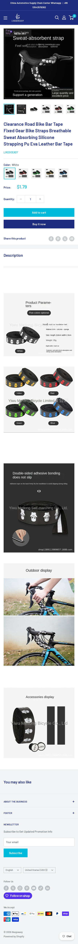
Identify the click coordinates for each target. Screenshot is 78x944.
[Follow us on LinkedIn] (47, 888)
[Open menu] (5, 18)
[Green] (36, 173)
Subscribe (15, 853)
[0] (71, 17)
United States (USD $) (36, 870)
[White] (9, 173)
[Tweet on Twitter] (64, 238)
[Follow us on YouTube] (33, 888)
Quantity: (9, 199)
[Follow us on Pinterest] (26, 888)
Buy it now (39, 224)
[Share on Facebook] (51, 238)
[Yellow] (50, 173)
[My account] (64, 18)
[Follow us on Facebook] (6, 888)
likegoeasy (11, 152)
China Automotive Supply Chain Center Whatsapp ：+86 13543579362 (39, 5)
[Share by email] (71, 238)
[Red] (23, 173)
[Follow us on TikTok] (40, 888)
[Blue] (63, 173)
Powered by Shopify (14, 936)
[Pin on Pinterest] (58, 238)
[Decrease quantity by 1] (21, 199)
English (9, 870)
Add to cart (39, 212)
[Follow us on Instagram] (19, 888)
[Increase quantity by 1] (40, 199)
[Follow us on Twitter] (13, 888)
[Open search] (57, 18)
